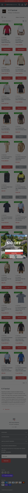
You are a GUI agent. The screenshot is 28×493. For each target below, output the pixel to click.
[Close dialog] (26, 236)
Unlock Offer (14, 253)
